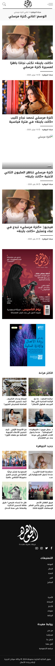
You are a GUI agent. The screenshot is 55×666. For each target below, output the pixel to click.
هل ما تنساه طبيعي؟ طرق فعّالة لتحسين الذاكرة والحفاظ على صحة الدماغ (14, 505)
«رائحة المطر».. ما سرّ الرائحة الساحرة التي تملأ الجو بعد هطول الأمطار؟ (42, 401)
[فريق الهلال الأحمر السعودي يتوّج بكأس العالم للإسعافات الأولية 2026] (40, 491)
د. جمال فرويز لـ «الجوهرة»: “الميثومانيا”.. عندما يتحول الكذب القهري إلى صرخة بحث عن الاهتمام (41, 434)
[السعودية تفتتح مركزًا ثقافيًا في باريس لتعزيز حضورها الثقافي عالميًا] (14, 460)
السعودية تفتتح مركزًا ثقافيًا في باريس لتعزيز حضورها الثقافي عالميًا (16, 474)
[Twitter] (46, 548)
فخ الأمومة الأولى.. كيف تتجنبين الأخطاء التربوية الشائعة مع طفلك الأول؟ (16, 432)
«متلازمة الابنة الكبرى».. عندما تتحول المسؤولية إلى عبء (40, 474)
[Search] (5, 4)
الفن (49, 56)
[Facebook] (51, 548)
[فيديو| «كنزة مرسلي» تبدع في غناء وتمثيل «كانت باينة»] (27, 207)
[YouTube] (36, 548)
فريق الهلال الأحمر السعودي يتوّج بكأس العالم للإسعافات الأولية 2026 (41, 505)
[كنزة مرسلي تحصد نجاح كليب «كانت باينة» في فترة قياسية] (27, 97)
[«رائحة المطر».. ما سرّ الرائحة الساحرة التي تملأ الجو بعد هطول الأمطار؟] (40, 387)
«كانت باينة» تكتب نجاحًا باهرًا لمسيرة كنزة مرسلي (31, 65)
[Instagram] (41, 548)
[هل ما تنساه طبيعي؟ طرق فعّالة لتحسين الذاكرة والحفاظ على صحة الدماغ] (14, 491)
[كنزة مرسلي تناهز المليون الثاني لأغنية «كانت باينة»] (27, 152)
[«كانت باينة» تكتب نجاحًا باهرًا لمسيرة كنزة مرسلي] (27, 42)
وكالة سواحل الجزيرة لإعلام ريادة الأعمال (19, 660)
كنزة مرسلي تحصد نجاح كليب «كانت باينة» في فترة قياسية (31, 120)
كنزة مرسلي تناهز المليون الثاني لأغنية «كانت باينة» (28, 174)
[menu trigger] (49, 4)
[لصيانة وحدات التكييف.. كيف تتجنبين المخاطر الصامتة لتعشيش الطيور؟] (14, 387)
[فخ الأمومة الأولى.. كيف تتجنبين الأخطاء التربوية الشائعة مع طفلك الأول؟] (14, 418)
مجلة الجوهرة (47, 75)
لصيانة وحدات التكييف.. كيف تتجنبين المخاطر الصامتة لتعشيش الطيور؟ (15, 401)
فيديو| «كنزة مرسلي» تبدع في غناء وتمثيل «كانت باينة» (30, 229)
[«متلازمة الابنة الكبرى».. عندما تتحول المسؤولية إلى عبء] (40, 460)
